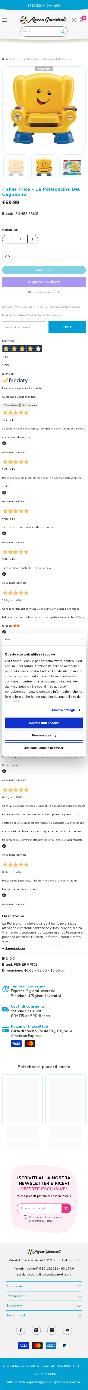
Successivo (29, 405)
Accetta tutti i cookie (44, 723)
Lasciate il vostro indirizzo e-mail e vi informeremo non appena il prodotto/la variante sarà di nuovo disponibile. (42, 311)
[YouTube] (67, 1330)
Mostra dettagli (63, 710)
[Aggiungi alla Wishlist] (7, 257)
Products (17, 59)
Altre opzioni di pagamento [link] (44, 292)
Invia (67, 327)
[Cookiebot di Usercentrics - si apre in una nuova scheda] (64, 639)
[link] (44, 991)
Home (5, 59)
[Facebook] (20, 1330)
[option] (44, 5)
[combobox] (39, 31)
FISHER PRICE (26, 214)
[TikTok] (51, 1330)
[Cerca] (44, 31)
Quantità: (10, 230)
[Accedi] (74, 20)
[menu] (4, 20)
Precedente (11, 405)
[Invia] (66, 1208)
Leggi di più (15, 948)
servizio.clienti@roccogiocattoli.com (44, 1275)
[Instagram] (36, 1330)
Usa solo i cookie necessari (44, 748)
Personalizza (41, 735)
